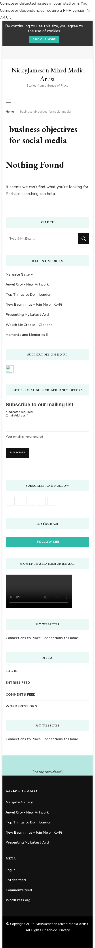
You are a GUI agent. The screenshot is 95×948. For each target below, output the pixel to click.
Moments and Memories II (27, 334)
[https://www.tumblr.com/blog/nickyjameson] (51, 501)
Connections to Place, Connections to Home (42, 638)
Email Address (17, 415)
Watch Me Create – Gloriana (29, 324)
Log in (12, 671)
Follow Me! (48, 542)
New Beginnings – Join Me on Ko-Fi (34, 304)
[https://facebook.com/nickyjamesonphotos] (10, 501)
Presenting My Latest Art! (27, 314)
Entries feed (18, 683)
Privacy (64, 930)
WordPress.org (21, 706)
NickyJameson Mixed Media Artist (47, 74)
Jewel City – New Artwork (27, 284)
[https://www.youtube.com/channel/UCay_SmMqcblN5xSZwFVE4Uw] (31, 501)
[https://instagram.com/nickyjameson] (20, 501)
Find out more (44, 39)
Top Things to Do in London (28, 294)
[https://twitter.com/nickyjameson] (41, 501)
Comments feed (21, 695)
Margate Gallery (19, 274)
